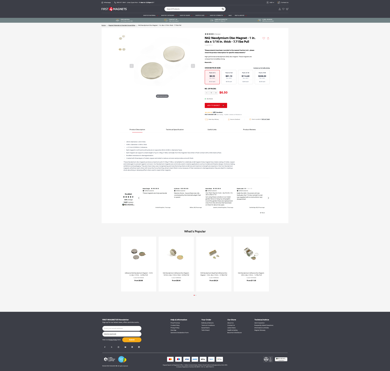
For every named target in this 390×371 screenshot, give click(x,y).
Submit (132, 340)
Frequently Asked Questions (263, 325)
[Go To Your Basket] (287, 9)
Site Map (173, 330)
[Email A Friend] (268, 38)
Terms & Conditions (208, 325)
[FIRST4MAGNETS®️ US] (114, 9)
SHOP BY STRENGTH (216, 15)
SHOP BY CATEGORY (168, 15)
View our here (111, 340)
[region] (203, 198)
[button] (212, 34)
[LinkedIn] (139, 347)
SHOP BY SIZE (200, 15)
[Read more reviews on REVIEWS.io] (128, 205)
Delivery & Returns (207, 323)
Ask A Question (259, 323)
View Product (136, 286)
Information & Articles (261, 328)
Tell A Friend (205, 330)
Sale (230, 15)
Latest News (231, 328)
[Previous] (132, 66)
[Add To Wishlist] (264, 38)
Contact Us (231, 325)
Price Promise (175, 323)
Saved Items (205, 328)
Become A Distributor (234, 333)
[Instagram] (118, 347)
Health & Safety (232, 330)
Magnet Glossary (259, 330)
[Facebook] (104, 347)
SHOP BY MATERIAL (149, 15)
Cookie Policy (175, 325)
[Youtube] (125, 347)
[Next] (193, 66)
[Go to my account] (280, 9)
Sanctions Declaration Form (180, 333)
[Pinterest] (132, 347)
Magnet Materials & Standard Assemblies (121, 25)
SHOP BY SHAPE (185, 15)
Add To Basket (213, 105)
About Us (230, 323)
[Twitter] (111, 347)
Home (104, 25)
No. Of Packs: (210, 89)
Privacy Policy (175, 328)
